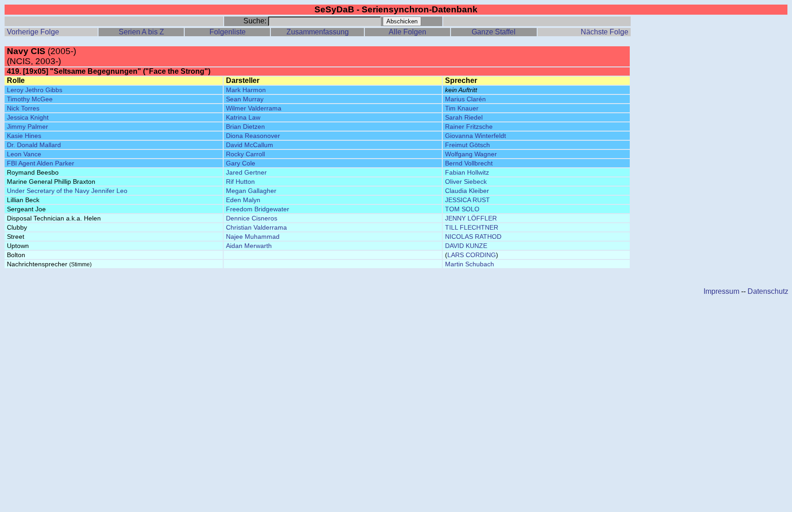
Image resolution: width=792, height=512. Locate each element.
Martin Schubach (469, 264)
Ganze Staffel (494, 32)
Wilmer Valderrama (253, 108)
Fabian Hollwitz (467, 172)
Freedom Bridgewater (257, 209)
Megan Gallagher (251, 190)
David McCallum (249, 145)
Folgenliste (227, 32)
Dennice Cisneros (251, 218)
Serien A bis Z (141, 32)
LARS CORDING (471, 255)
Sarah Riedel (464, 117)
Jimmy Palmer (27, 126)
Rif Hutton (240, 181)
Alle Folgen (407, 32)
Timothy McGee (30, 99)
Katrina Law (243, 117)
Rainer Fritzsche (469, 126)
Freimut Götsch (467, 145)
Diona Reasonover (253, 135)
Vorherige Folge (33, 32)
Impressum (721, 291)
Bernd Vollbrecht (469, 163)
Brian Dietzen (245, 126)
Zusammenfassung (317, 32)
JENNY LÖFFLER (471, 218)
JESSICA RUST (467, 200)
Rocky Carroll (245, 154)
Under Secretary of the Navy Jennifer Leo (67, 190)
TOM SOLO (462, 209)
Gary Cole (240, 163)
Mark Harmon (246, 90)
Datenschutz (768, 291)
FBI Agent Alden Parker (40, 163)
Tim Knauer (461, 108)
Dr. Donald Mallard (34, 145)
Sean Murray (245, 99)
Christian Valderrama (256, 227)
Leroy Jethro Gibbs (34, 90)
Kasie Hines (24, 135)
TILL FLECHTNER (471, 227)
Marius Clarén (465, 99)
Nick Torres (23, 108)
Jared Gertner (246, 172)
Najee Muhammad (253, 236)
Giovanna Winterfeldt (475, 135)
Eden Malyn (243, 200)
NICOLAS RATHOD (473, 236)
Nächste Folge (604, 32)
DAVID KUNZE (466, 245)
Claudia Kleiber (467, 190)
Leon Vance (24, 154)
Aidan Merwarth (249, 245)
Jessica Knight (28, 117)
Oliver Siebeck (466, 181)
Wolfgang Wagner (471, 154)
